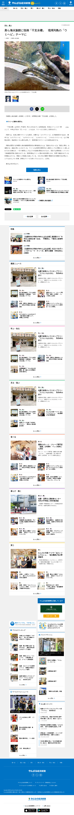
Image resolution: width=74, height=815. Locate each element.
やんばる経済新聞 (19, 3)
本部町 (7, 38)
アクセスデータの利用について (28, 785)
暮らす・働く (41, 8)
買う (32, 8)
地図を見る (37, 170)
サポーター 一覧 (51, 616)
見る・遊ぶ (24, 8)
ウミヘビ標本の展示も (15, 121)
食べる (15, 8)
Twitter (60, 3)
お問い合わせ (43, 785)
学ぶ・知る (51, 8)
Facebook (56, 3)
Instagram (64, 3)
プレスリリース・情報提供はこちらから (46, 782)
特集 (59, 8)
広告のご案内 (54, 785)
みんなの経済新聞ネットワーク (37, 799)
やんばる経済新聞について (25, 782)
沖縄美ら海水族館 (15, 38)
